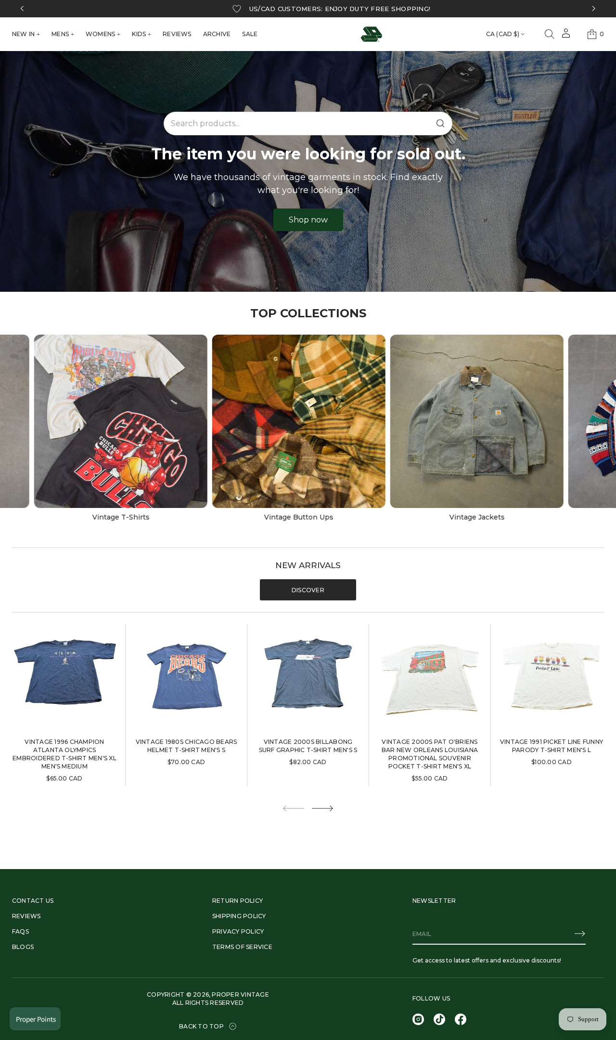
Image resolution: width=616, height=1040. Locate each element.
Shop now (308, 219)
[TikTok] (439, 1019)
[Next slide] (322, 808)
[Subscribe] (580, 933)
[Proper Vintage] (371, 34)
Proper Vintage (240, 994)
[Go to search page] (549, 34)
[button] (549, 34)
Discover (308, 590)
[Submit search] (440, 123)
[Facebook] (460, 1019)
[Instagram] (418, 1019)
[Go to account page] (566, 36)
